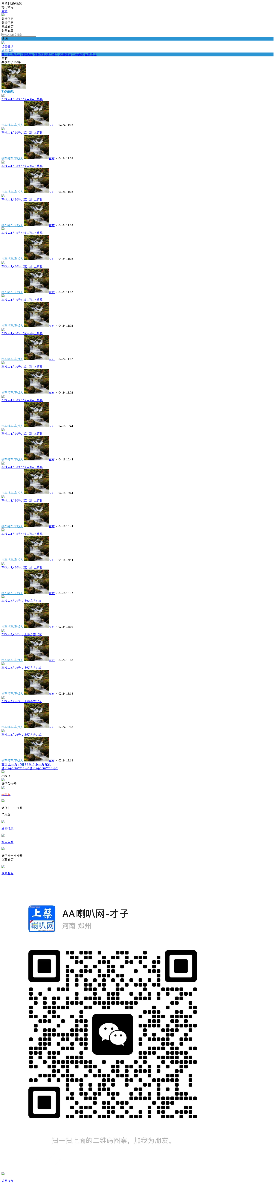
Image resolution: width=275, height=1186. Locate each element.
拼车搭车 (52, 54)
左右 (52, 125)
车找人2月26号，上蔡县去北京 (21, 600)
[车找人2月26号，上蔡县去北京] (2, 597)
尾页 (48, 764)
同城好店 (14, 54)
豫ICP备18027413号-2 (44, 768)
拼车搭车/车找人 (12, 125)
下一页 (39, 764)
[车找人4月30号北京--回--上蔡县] (2, 95)
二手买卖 (78, 54)
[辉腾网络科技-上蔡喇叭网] (2, 15)
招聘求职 (40, 54)
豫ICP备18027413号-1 (15, 768)
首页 (4, 54)
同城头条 (27, 54)
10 (32, 764)
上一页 (12, 764)
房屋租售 (65, 54)
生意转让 (91, 54)
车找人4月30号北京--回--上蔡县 (22, 99)
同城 (4, 11)
